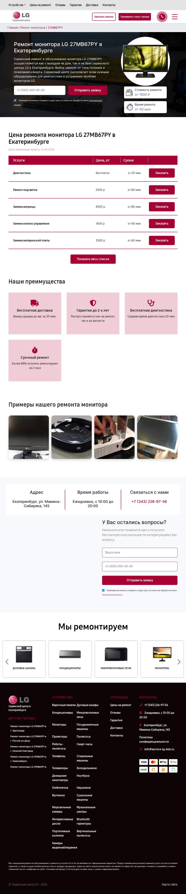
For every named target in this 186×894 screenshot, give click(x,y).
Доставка (92, 5)
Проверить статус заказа (134, 16)
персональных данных (112, 595)
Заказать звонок (104, 16)
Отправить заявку (87, 90)
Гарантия (76, 5)
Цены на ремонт (40, 5)
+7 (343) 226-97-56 (149, 501)
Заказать (161, 173)
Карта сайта (169, 884)
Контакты (109, 5)
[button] (7, 662)
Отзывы (60, 5)
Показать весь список (93, 259)
